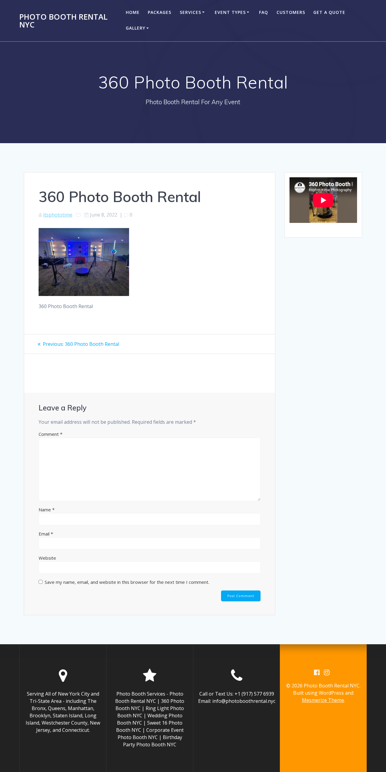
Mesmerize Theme (323, 700)
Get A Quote (329, 12)
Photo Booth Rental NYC (63, 20)
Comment (50, 434)
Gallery (135, 28)
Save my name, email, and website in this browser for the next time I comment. (127, 582)
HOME (133, 12)
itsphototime (57, 214)
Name (47, 510)
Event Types (230, 12)
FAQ (263, 12)
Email (46, 534)
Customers (291, 12)
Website (47, 558)
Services (190, 12)
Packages (159, 12)
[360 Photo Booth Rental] (84, 294)
